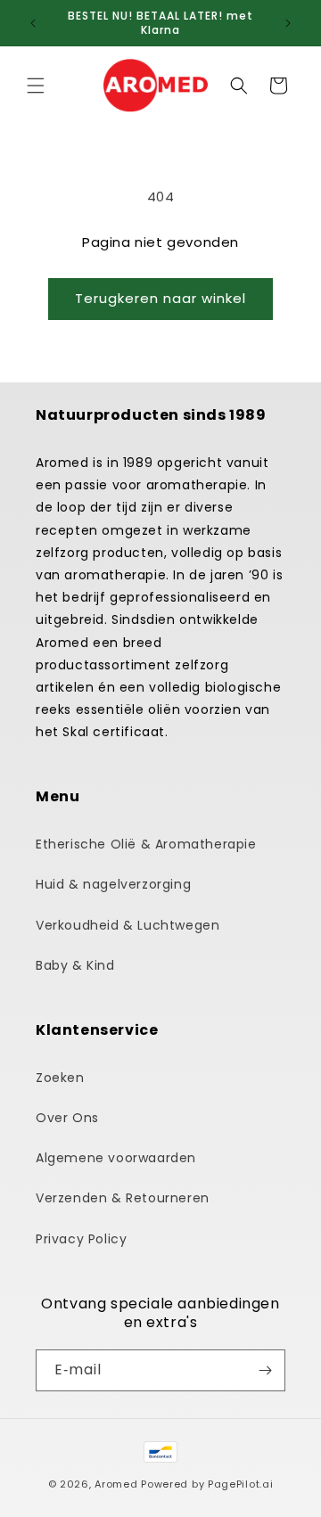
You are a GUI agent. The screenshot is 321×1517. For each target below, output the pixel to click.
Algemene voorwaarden (116, 1158)
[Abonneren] (264, 1370)
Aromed (116, 1484)
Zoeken (60, 1077)
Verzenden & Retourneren (123, 1198)
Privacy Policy (81, 1239)
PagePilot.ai (240, 1484)
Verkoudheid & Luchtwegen (127, 925)
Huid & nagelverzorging (113, 884)
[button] (35, 85)
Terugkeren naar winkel (160, 298)
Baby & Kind (75, 965)
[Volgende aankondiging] (288, 23)
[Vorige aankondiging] (33, 23)
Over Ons (67, 1118)
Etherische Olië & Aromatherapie (146, 844)
